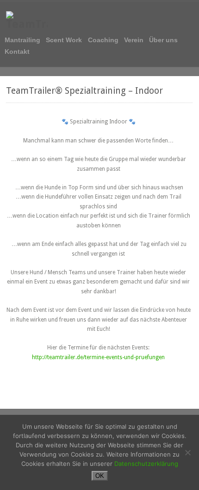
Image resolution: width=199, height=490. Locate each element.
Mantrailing (22, 40)
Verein (133, 40)
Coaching (103, 40)
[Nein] (187, 452)
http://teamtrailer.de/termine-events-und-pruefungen (98, 357)
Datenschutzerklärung (146, 463)
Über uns (163, 40)
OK (99, 475)
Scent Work (64, 40)
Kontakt (17, 51)
